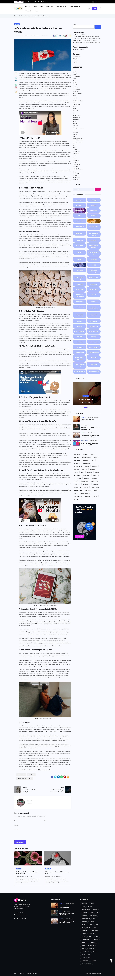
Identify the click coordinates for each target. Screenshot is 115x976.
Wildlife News (76, 179)
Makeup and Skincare (77, 142)
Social (74, 157)
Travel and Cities (77, 173)
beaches (76, 457)
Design (74, 86)
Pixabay (46, 307)
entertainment (76, 89)
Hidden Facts (76, 119)
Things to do (28, 11)
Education (27, 6)
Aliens (93, 454)
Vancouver (77, 499)
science (95, 484)
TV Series (75, 175)
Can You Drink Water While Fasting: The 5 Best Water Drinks (86, 42)
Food (41, 6)
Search (74, 24)
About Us (22, 973)
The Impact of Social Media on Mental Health (39, 769)
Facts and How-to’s (61, 6)
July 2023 (75, 58)
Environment (76, 91)
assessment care (21, 774)
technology (77, 487)
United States (78, 496)
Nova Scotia (77, 478)
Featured (75, 97)
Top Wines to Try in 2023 (79, 34)
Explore (84, 469)
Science (75, 155)
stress (30, 778)
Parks (76, 481)
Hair (74, 112)
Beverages (75, 72)
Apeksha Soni (20, 876)
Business (75, 78)
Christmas (77, 463)
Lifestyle (75, 134)
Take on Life (75, 162)
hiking (97, 472)
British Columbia (86, 457)
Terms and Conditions (32, 973)
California (77, 460)
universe (87, 496)
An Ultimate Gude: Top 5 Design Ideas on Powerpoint (85, 40)
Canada (85, 460)
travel (96, 490)
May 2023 (75, 62)
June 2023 (75, 60)
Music (74, 144)
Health (35, 6)
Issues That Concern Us (78, 129)
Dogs (87, 466)
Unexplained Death (85, 493)
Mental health (31, 774)
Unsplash (46, 605)
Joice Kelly (39, 718)
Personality (75, 149)
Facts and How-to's (77, 93)
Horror (74, 121)
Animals (74, 69)
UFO (75, 493)
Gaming (74, 106)
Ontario (86, 478)
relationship (94, 481)
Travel (36, 11)
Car (74, 80)
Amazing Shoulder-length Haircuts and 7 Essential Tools (45, 1)
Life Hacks (75, 132)
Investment (75, 127)
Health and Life (76, 117)
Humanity (75, 123)
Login (94, 8)
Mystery (75, 145)
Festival (75, 99)
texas (86, 487)
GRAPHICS (75, 110)
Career (74, 82)
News (74, 147)
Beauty (74, 71)
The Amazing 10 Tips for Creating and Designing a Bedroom (86, 38)
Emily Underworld (39, 605)
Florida (92, 469)
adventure (77, 454)
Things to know (78, 490)
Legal (74, 130)
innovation (77, 475)
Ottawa (94, 478)
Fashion (74, 95)
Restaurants (86, 484)
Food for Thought (77, 104)
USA (95, 496)
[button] (84, 407)
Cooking (75, 84)
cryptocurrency (78, 466)
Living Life (75, 136)
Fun (82, 472)
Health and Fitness (77, 115)
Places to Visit (49, 6)
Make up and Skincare (78, 140)
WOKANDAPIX (39, 307)
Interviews (75, 125)
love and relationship (77, 138)
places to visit (84, 481)
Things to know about (74, 6)
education (94, 466)
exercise (76, 469)
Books (74, 74)
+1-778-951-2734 (20, 912)
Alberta (85, 454)
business (96, 457)
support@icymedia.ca (21, 914)
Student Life (76, 160)
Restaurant (77, 484)
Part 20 (20, 314)
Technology (75, 166)
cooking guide (86, 463)
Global (74, 108)
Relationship (76, 153)
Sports (74, 159)
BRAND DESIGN (76, 76)
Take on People (76, 164)
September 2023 (77, 56)
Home (15, 16)
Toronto (88, 490)
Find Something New (77, 101)
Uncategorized (76, 177)
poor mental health (22, 778)
